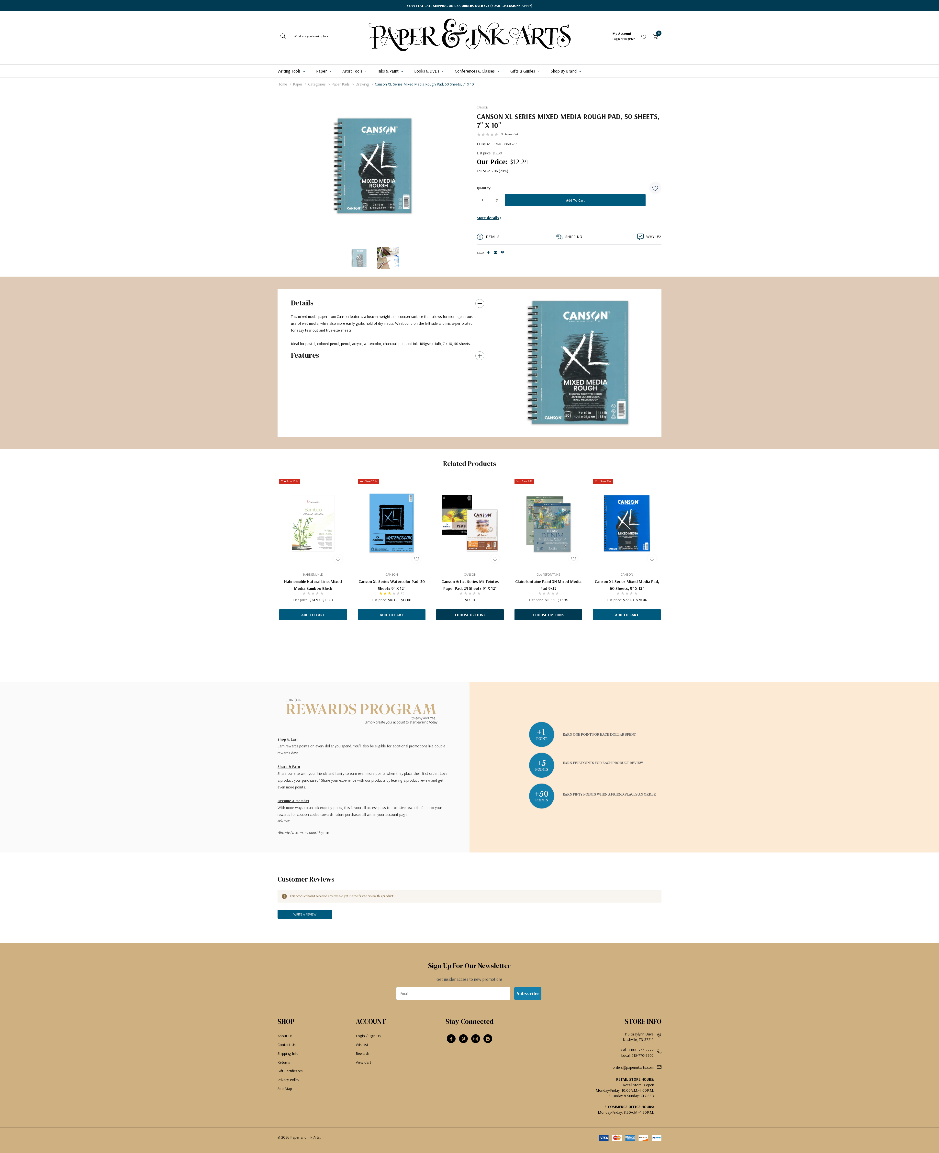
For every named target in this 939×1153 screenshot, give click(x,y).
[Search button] (283, 36)
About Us (285, 1035)
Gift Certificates (290, 1070)
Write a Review (304, 914)
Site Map (285, 1088)
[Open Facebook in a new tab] (451, 1039)
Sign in (324, 832)
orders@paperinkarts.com (633, 1067)
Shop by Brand (564, 71)
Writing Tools (290, 71)
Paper (322, 71)
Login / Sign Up (368, 1035)
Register (629, 39)
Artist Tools (352, 71)
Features (305, 355)
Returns (284, 1062)
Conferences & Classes (475, 71)
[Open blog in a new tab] (488, 1039)
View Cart (363, 1062)
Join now (283, 820)
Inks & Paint (389, 71)
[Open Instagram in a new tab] (475, 1039)
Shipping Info (288, 1053)
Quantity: (484, 188)
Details (302, 303)
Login (617, 39)
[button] (655, 188)
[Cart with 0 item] (655, 36)
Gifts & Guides (523, 71)
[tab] (576, 427)
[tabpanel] (578, 363)
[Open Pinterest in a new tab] (463, 1039)
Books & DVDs (427, 71)
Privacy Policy (288, 1079)
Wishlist (362, 1044)
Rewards (362, 1053)
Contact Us (287, 1044)
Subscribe (528, 993)
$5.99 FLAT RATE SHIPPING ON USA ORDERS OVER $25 (469, 5)
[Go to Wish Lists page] (643, 36)
